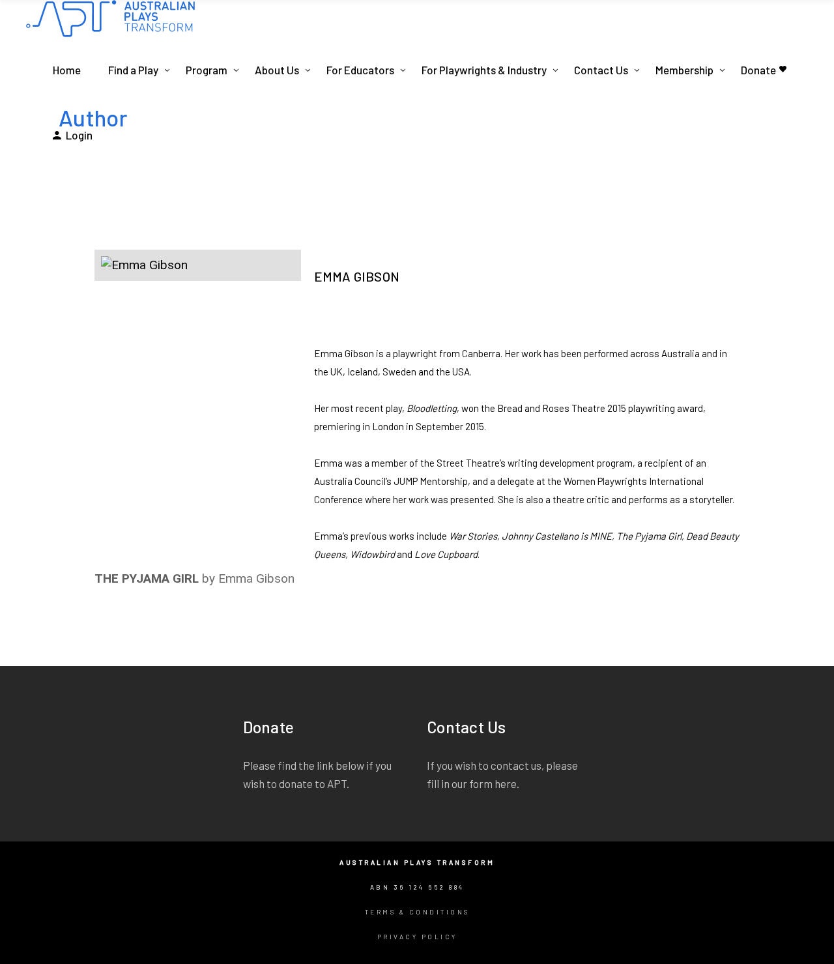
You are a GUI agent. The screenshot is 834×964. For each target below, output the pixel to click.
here (506, 783)
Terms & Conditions (417, 912)
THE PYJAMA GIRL (146, 578)
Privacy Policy (417, 937)
